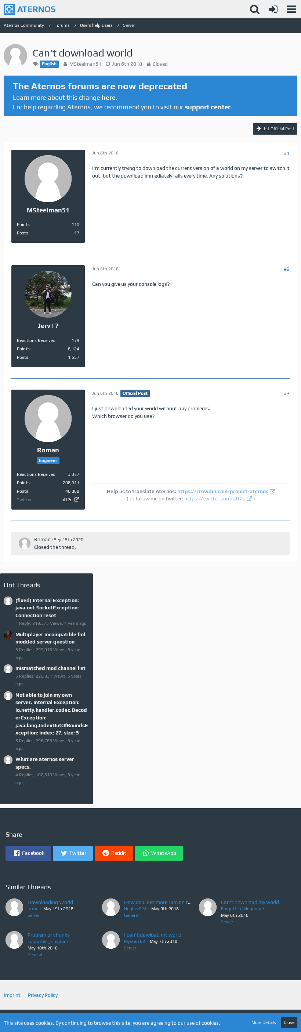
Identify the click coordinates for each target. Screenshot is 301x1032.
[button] (291, 9)
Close (289, 1022)
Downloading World (50, 902)
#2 (287, 269)
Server (34, 915)
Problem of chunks (49, 935)
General (131, 915)
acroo (33, 908)
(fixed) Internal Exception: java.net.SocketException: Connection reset (47, 607)
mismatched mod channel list (50, 668)
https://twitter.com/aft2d (215, 499)
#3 (287, 393)
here (109, 97)
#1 (287, 153)
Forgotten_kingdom (241, 908)
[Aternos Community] (29, 9)
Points (23, 224)
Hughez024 (135, 908)
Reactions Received (36, 340)
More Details (263, 1022)
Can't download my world (250, 902)
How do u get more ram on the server (166, 902)
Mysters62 (134, 941)
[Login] (273, 9)
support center (208, 107)
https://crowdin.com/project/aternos (222, 491)
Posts (22, 233)
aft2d (67, 499)
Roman (42, 539)
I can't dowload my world (152, 935)
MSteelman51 (85, 64)
